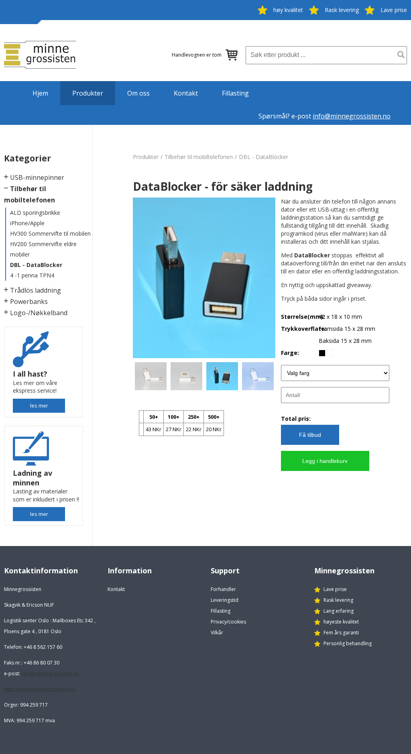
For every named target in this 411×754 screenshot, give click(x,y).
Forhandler (223, 589)
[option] (204, 278)
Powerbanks (29, 301)
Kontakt (186, 93)
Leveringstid (224, 600)
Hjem (40, 93)
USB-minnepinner (37, 177)
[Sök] (401, 55)
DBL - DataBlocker (36, 265)
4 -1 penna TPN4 (32, 275)
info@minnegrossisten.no (352, 116)
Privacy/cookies (228, 621)
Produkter (87, 93)
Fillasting (235, 93)
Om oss (138, 93)
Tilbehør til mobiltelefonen (199, 157)
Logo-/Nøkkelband (38, 312)
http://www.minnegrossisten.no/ (40, 689)
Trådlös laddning (35, 290)
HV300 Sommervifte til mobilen (50, 233)
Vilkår (217, 632)
